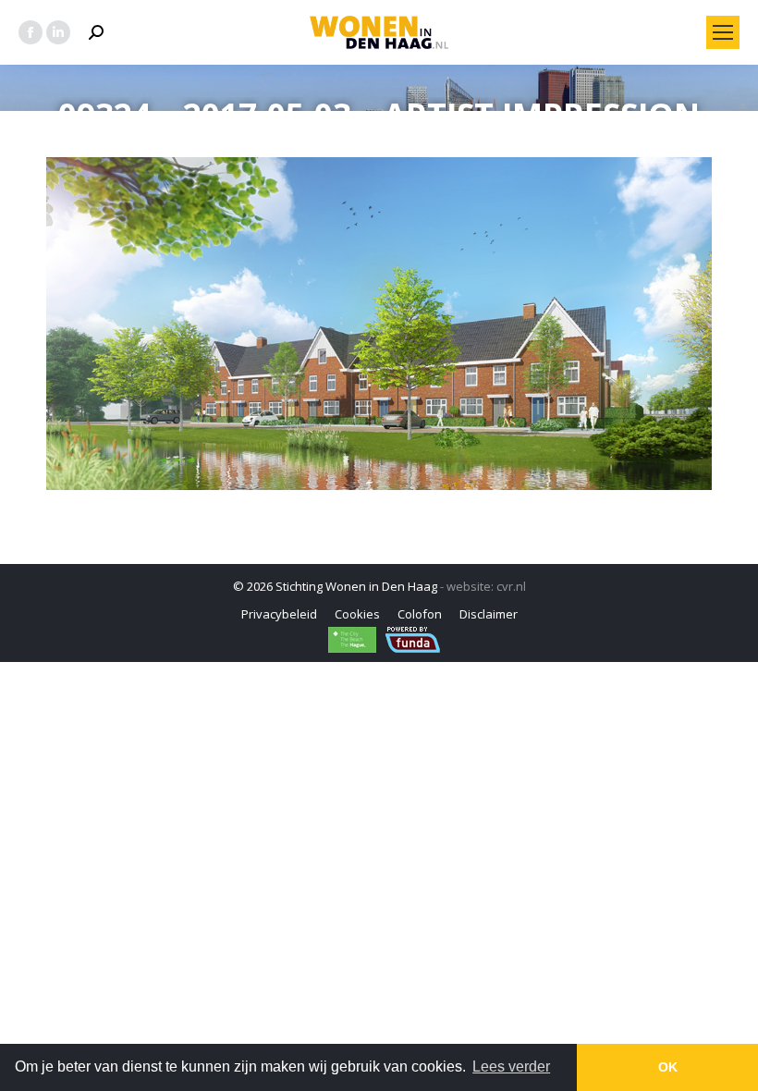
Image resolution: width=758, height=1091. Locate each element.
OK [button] (668, 1067)
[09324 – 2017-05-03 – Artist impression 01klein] (379, 323)
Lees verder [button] (511, 1066)
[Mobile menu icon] (723, 32)
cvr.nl (511, 586)
